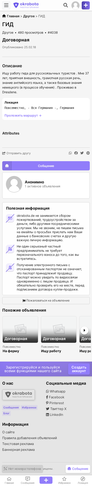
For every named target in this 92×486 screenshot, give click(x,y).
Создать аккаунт (78, 369)
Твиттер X (58, 409)
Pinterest (56, 403)
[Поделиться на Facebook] (76, 153)
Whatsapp (57, 391)
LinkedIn (56, 415)
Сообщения (11, 407)
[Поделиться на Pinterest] (88, 153)
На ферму (11, 351)
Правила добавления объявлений (29, 438)
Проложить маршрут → (23, 115)
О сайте (8, 432)
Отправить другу (18, 153)
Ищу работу (51, 351)
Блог (6, 413)
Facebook (56, 397)
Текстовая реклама (18, 444)
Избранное (29, 407)
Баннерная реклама (18, 450)
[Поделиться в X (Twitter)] (82, 153)
